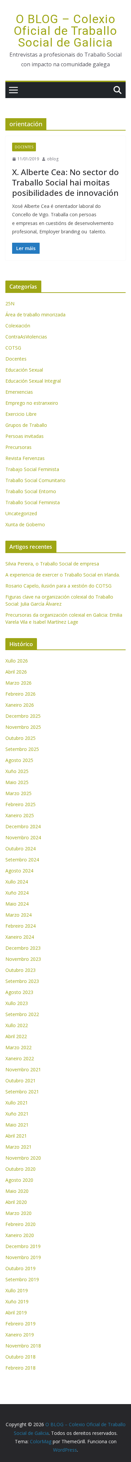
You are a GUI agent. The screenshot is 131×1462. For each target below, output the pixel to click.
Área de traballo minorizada (35, 314)
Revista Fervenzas (25, 458)
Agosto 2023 (19, 992)
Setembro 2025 (22, 749)
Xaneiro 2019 (19, 1334)
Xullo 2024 (16, 881)
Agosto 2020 (19, 1180)
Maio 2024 (17, 904)
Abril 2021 (16, 1136)
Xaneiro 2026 (19, 705)
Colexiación (17, 325)
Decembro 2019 (23, 1246)
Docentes (24, 147)
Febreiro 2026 (20, 694)
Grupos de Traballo (26, 425)
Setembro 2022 (22, 1014)
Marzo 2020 (18, 1213)
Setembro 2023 (22, 981)
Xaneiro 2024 (19, 937)
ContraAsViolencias (26, 336)
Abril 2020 (16, 1202)
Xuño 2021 (17, 1113)
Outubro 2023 (20, 970)
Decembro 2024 (23, 826)
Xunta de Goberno (25, 524)
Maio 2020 (17, 1191)
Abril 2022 (16, 1036)
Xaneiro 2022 (19, 1058)
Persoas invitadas (24, 436)
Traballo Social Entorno (30, 491)
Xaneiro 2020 (19, 1235)
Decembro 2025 (23, 716)
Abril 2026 (16, 672)
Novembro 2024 (23, 837)
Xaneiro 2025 (19, 815)
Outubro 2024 (20, 848)
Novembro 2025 (23, 727)
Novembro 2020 (23, 1158)
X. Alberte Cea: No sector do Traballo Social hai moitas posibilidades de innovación (65, 182)
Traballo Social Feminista (32, 502)
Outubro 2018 (20, 1357)
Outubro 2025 (20, 738)
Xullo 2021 (16, 1102)
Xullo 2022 (16, 1025)
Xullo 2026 (16, 661)
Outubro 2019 (20, 1268)
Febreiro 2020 (20, 1224)
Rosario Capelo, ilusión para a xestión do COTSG (58, 586)
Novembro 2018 (23, 1345)
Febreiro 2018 (20, 1368)
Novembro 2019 (23, 1257)
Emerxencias (19, 392)
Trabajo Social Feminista (32, 469)
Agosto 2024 (19, 870)
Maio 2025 (17, 782)
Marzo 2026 (18, 683)
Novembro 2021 (23, 1069)
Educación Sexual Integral (33, 381)
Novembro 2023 (23, 959)
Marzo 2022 (18, 1047)
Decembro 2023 (23, 948)
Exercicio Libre (21, 414)
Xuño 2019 (17, 1301)
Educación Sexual (24, 370)
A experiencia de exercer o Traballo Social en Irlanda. (62, 574)
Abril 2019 (16, 1312)
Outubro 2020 (20, 1169)
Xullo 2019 (16, 1290)
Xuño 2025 (17, 771)
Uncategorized (21, 513)
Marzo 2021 (18, 1147)
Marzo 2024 (18, 915)
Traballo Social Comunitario (35, 480)
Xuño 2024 (17, 893)
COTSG (13, 347)
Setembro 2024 (22, 859)
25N (9, 303)
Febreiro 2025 (20, 804)
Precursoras (18, 447)
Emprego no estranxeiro (31, 403)
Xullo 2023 (16, 1003)
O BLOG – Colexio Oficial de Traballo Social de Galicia (65, 31)
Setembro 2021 (22, 1091)
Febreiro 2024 (20, 926)
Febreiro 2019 (20, 1323)
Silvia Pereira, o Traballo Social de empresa (52, 563)
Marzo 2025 (18, 793)
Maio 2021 (17, 1125)
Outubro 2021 (20, 1080)
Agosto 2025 (19, 760)
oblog (52, 159)
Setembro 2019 (22, 1279)
